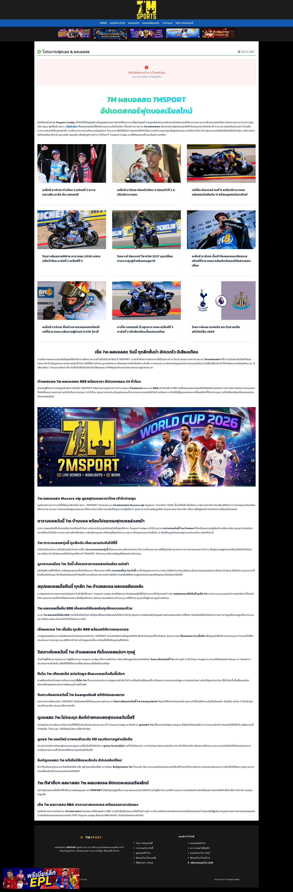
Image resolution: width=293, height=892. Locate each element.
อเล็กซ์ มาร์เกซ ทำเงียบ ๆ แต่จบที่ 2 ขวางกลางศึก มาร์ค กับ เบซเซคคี (68, 192)
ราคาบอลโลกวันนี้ (144, 848)
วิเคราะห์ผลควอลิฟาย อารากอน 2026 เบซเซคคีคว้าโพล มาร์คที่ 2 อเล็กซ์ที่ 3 (71, 258)
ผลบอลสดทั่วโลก (198, 843)
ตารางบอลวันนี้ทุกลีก (200, 848)
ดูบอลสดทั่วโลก (143, 852)
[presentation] (71, 163)
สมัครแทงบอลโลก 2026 (202, 862)
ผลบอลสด (133, 23)
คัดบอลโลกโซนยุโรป (200, 857)
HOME (103, 23)
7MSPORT (71, 126)
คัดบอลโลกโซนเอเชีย (146, 857)
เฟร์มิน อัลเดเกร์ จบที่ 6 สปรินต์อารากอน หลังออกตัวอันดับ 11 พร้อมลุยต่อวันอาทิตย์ (219, 192)
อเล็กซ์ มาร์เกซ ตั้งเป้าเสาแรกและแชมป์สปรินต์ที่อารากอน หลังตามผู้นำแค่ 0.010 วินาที (71, 329)
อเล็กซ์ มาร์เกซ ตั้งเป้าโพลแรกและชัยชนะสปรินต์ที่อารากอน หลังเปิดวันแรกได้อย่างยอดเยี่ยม (221, 261)
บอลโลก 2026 (117, 23)
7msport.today (232, 879)
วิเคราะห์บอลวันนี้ (184, 23)
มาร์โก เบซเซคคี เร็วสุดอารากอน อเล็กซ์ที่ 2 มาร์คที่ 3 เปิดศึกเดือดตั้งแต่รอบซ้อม (145, 329)
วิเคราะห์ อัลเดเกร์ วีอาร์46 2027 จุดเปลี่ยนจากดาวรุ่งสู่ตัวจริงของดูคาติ (145, 258)
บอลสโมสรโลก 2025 (200, 852)
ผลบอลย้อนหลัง (150, 23)
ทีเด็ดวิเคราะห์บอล (144, 862)
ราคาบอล (167, 23)
